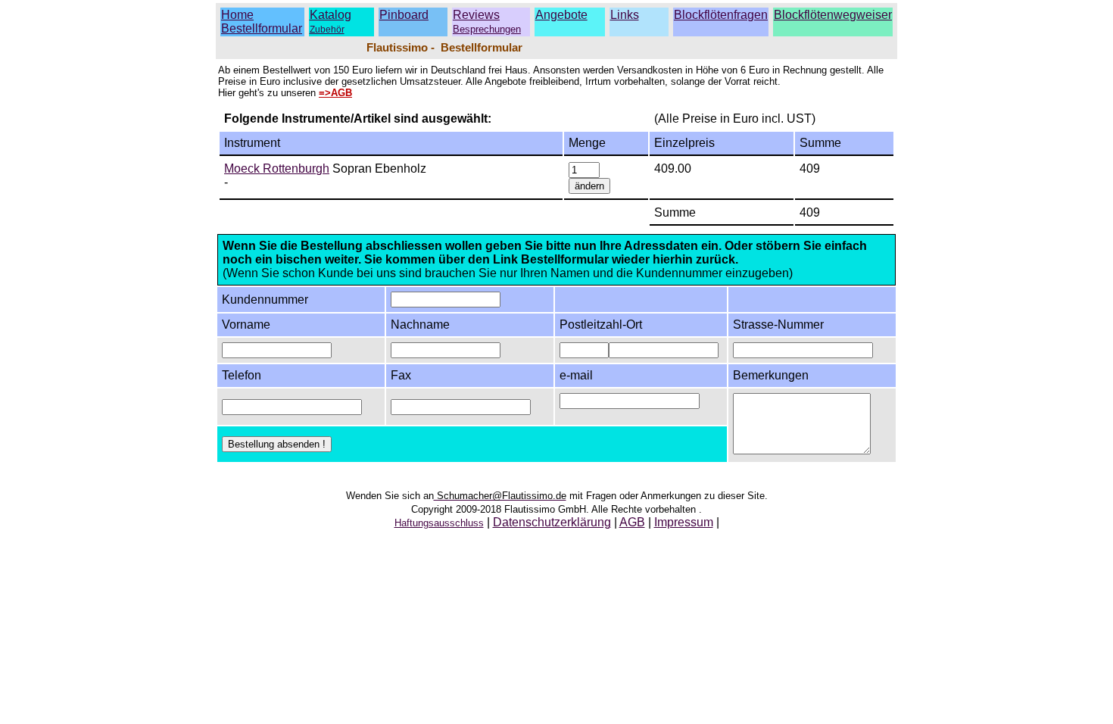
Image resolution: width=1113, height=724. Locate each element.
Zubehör (327, 29)
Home (237, 14)
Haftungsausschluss (439, 523)
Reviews (487, 21)
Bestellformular (261, 28)
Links (624, 14)
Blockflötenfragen (721, 14)
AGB (632, 522)
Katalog (330, 14)
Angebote (561, 14)
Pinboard (404, 14)
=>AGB (335, 92)
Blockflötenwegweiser (833, 14)
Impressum (683, 522)
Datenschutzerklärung (552, 522)
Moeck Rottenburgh (276, 168)
